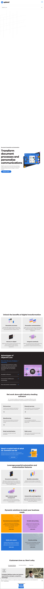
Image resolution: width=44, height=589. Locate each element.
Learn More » (6, 581)
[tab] (12, 565)
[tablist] (21, 566)
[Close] (42, 580)
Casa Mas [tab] (31, 565)
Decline (21, 584)
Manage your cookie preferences (21, 583)
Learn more (13, 457)
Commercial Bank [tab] (22, 565)
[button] (42, 1)
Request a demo (6, 171)
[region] (22, 583)
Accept (21, 587)
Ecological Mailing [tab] (12, 565)
